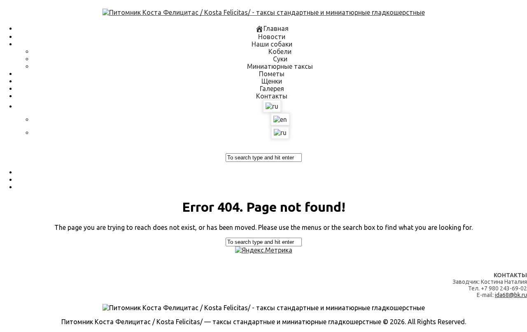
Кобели (279, 51)
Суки (280, 59)
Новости (271, 36)
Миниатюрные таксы (280, 66)
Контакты (271, 96)
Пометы (271, 73)
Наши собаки (272, 44)
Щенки (271, 81)
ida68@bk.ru (511, 295)
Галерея (272, 88)
